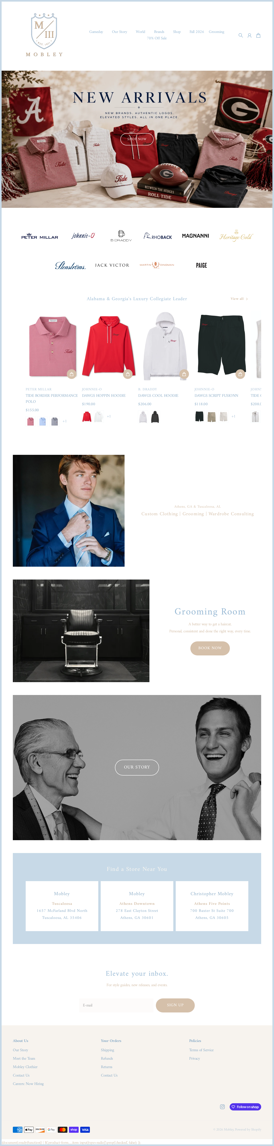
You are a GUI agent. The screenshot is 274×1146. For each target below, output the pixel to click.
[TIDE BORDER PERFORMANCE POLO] (53, 346)
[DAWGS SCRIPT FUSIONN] (222, 346)
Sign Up (175, 1005)
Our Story (20, 1050)
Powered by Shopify (248, 1130)
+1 (65, 421)
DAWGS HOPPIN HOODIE (104, 395)
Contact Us (21, 1076)
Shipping (107, 1050)
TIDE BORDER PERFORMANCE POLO (52, 398)
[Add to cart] (71, 374)
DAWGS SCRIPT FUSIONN (216, 395)
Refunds (107, 1059)
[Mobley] (44, 35)
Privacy (194, 1059)
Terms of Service (201, 1050)
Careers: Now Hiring (28, 1084)
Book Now (210, 648)
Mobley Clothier (25, 1067)
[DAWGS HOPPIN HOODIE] (109, 346)
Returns (106, 1067)
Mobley (228, 1130)
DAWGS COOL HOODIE (158, 395)
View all (237, 299)
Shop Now (137, 139)
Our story (137, 767)
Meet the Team (24, 1059)
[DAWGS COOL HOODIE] (165, 346)
